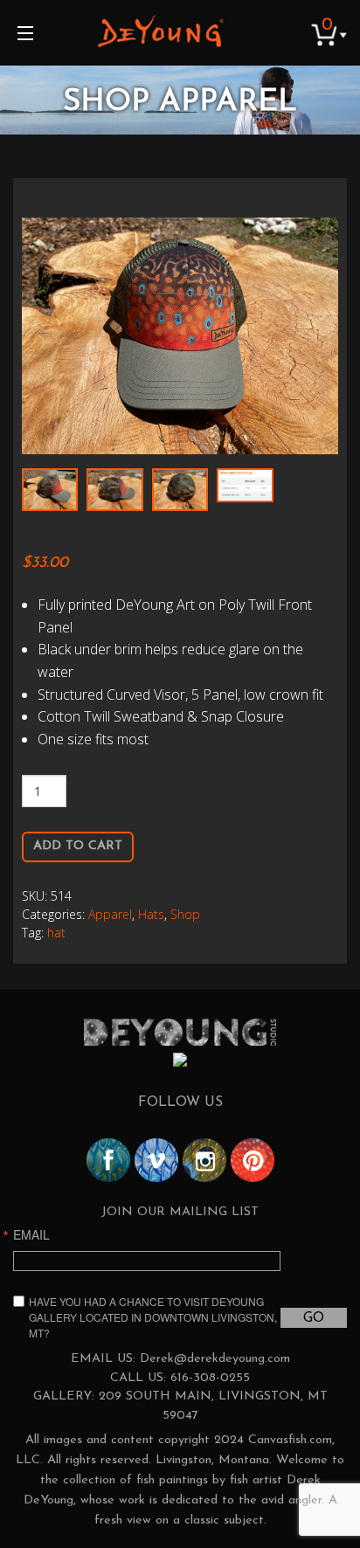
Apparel (110, 914)
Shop (185, 914)
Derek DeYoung (160, 30)
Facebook (108, 1160)
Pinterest (252, 1160)
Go (313, 1318)
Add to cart (77, 846)
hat (56, 932)
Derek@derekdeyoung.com (215, 1358)
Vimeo (156, 1160)
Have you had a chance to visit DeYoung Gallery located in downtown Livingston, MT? (153, 1317)
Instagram (204, 1160)
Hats (151, 914)
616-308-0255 (210, 1378)
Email (31, 1234)
